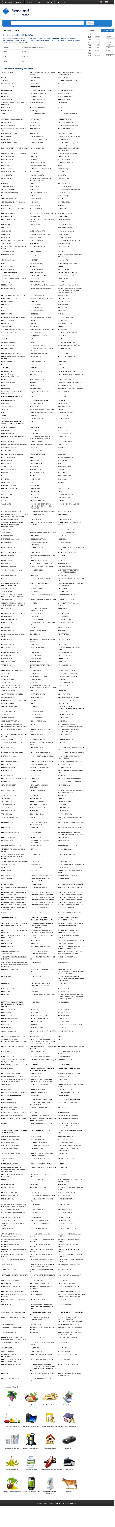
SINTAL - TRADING (63, 269)
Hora (59, 463)
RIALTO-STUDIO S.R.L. (37, 1294)
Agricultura (12, 1405)
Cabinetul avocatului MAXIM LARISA (41, 445)
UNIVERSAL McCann (64, 406)
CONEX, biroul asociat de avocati (40, 947)
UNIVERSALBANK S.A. (8, 837)
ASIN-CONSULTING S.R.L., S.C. (67, 1076)
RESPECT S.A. (62, 775)
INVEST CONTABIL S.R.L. (9, 469)
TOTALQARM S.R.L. (7, 186)
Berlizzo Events (62, 102)
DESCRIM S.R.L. (35, 1002)
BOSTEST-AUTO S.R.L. (65, 542)
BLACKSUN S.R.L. (7, 542)
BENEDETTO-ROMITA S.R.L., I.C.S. (68, 1093)
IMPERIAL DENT (35, 125)
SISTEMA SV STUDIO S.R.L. (38, 790)
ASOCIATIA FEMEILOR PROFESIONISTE (70, 884)
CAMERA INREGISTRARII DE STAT (40, 908)
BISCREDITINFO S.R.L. (65, 1096)
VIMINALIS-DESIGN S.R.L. (9, 143)
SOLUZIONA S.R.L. (63, 1204)
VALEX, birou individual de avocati (68, 1119)
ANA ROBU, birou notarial (65, 1142)
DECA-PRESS (5, 992)
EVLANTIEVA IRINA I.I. (64, 202)
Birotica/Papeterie (69, 1405)
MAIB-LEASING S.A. (7, 169)
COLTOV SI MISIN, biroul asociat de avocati (71, 940)
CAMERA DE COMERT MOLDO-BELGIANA (71, 887)
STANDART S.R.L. (6, 659)
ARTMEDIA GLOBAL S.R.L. (66, 715)
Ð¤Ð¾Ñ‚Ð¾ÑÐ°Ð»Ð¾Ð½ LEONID (68, 504)
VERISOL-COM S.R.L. (64, 849)
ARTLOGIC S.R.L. (35, 715)
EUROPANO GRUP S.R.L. (66, 622)
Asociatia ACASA (63, 279)
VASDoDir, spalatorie (64, 841)
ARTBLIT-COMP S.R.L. (64, 519)
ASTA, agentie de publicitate (38, 887)
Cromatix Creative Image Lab (66, 87)
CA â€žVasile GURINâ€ (65, 441)
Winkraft (32, 228)
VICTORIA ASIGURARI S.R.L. (66, 670)
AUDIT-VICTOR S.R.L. (8, 739)
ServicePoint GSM (35, 1073)
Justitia (60, 165)
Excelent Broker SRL (36, 263)
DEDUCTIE (4, 1373)
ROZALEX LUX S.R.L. (8, 400)
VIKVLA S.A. (5, 1124)
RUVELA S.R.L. (34, 782)
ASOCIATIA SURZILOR (37, 734)
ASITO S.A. (33, 724)
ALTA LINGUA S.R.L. (64, 1139)
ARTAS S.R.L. (5, 715)
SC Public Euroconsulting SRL (39, 400)
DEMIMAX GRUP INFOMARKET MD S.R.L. (43, 995)
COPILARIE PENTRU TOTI (9, 969)
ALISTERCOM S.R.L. (64, 1220)
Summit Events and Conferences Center (42, 329)
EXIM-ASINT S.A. (6, 628)
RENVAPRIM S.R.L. (64, 320)
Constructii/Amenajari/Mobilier (50, 1426)
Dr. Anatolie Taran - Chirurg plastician (12, 454)
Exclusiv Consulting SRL (8, 301)
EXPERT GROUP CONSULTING (67, 263)
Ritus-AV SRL (5, 323)
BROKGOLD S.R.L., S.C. (37, 547)
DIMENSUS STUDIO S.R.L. (66, 122)
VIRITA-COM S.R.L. (7, 673)
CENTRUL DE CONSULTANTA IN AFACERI (14, 1275)
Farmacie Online (57, 1498)
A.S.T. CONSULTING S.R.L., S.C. (11, 511)
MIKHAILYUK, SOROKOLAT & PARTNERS (70, 382)
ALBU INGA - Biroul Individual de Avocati (13, 279)
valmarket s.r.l (5, 162)
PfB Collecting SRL (7, 137)
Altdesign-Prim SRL (64, 93)
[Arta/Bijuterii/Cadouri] (50, 1397)
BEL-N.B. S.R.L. (62, 436)
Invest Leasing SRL (35, 128)
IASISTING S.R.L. (6, 237)
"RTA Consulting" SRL (36, 333)
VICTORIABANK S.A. (64, 861)
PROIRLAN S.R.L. (63, 216)
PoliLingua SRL (34, 485)
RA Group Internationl (36, 269)
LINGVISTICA (34, 133)
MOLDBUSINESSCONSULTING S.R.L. (13, 240)
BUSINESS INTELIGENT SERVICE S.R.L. (42, 761)
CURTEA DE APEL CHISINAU (10, 1280)
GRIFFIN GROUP (6, 304)
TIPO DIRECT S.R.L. (36, 243)
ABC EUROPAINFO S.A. (8, 575)
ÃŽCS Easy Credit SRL (8, 466)
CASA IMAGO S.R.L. (7, 616)
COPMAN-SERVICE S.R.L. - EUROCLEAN (14, 153)
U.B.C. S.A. (33, 817)
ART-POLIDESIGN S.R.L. (37, 711)
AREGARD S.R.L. (63, 591)
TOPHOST (61, 501)
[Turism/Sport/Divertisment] (12, 1483)
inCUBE (3, 77)
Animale (68, 1491)
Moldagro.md (62, 208)
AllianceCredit (62, 422)
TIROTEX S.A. (62, 662)
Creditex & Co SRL (7, 96)
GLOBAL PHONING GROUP (38, 560)
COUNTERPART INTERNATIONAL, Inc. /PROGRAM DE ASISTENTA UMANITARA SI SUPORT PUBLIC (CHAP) (71, 971)
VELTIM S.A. (33, 849)
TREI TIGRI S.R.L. (6, 814)
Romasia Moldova (63, 397)
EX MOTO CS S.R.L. (64, 1280)
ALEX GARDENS (63, 514)
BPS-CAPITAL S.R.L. (64, 613)
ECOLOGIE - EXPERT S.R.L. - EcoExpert (42, 298)
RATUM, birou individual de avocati (68, 1286)
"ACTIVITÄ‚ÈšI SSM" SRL (65, 228)
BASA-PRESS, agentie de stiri (10, 539)
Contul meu (61, 2)
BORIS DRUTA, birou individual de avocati (14, 1065)
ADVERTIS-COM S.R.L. (65, 419)
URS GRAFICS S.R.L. (36, 670)
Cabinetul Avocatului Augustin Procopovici (14, 445)
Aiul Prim (32, 422)
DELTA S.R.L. (5, 995)
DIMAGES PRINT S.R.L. (8, 555)
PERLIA (60, 108)
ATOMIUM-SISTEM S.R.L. (65, 1060)
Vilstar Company (35, 225)
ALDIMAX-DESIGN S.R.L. (9, 691)
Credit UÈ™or (34, 448)
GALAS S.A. (33, 628)
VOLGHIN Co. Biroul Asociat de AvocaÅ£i (13, 172)
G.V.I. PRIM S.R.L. (35, 205)
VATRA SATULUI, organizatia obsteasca (70, 846)
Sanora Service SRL (64, 219)
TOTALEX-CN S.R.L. (36, 406)
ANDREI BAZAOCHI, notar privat (39, 1145)
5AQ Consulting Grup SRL (38, 246)
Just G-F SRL (34, 156)
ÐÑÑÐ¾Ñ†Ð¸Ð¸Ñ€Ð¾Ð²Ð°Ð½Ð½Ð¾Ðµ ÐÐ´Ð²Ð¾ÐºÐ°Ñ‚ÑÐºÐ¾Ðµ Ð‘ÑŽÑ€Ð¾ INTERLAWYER (42, 506)
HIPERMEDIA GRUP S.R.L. (38, 463)
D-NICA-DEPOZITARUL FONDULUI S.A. (70, 761)
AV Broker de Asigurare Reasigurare (69, 189)
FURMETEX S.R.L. (63, 1174)
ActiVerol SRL (34, 416)
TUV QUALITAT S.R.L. (64, 665)
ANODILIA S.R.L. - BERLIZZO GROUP (69, 1145)
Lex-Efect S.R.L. (6, 564)
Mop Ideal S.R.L (34, 266)
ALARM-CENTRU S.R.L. (8, 1220)
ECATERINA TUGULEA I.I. (9, 298)
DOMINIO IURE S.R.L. (64, 1107)
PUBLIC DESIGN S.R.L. (8, 269)
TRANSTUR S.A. (35, 1332)
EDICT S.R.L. (5, 1025)
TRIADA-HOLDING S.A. (37, 814)
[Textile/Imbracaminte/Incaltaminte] (50, 1461)
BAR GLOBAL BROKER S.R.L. (39, 192)
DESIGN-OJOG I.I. (63, 1002)
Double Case (62, 451)
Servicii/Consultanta (31, 1470)
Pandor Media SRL (7, 216)
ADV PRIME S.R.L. (63, 679)
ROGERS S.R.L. (6, 782)
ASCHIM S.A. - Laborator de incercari (41, 1354)
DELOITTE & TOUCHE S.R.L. (38, 764)
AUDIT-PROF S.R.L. (36, 430)
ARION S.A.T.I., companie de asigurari (41, 595)
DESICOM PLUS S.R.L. (65, 764)
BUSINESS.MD (62, 1167)
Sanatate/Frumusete (11, 1470)
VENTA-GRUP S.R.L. (7, 1028)
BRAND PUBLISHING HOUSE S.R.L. (69, 1099)
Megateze (33, 382)
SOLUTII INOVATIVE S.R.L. (9, 406)
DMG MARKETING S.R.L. (65, 1012)
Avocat (32, 342)
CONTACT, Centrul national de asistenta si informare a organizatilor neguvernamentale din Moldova (14, 964)
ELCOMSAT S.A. (35, 1025)
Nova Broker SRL (35, 479)
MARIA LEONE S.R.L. (7, 1057)
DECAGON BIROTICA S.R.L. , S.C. (40, 234)
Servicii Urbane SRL (7, 72)
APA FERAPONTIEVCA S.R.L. (67, 1224)
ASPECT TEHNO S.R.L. (65, 1079)
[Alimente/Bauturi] (31, 1397)
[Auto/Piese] (69, 1440)
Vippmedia (61, 409)
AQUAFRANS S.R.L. (7, 1265)
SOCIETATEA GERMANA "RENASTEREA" (70, 1312)
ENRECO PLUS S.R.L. (64, 619)
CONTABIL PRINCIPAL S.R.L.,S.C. (11, 353)
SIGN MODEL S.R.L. (64, 785)
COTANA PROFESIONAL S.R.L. (39, 353)
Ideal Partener (34, 466)
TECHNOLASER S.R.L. (8, 662)
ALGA (3, 114)
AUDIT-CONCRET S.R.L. (37, 529)
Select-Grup (5, 403)
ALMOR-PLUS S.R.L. (64, 694)
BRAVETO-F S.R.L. (35, 1065)
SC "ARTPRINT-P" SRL (37, 137)
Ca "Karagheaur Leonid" (37, 255)
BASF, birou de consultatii (9, 756)
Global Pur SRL (34, 460)
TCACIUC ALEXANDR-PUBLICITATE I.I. (42, 567)
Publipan (32, 397)
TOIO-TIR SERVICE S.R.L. (9, 1332)
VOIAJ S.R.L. (33, 871)
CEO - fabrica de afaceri (8, 260)
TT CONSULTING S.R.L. (65, 814)
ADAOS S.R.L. (5, 578)
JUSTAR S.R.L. (62, 631)
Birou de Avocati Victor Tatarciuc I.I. (68, 285)
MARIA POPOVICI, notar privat (10, 1286)
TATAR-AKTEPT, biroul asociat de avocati (70, 1327)
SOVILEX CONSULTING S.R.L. (10, 1324)
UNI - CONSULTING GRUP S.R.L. (40, 140)
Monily (3, 385)
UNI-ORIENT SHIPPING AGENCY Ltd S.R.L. (71, 822)
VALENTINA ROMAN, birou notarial (40, 1057)
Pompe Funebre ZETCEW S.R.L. (39, 392)
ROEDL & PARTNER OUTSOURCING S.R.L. (71, 779)
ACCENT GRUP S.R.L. (64, 511)
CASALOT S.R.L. (35, 616)
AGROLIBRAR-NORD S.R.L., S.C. (68, 1217)
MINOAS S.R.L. (6, 1051)
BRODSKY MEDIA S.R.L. (8, 1102)
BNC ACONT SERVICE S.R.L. (39, 345)
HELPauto (61, 205)
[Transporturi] (69, 1461)
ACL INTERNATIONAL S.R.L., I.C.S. (12, 1076)
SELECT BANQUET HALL (66, 323)
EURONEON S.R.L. (7, 770)
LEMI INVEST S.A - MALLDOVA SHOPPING (71, 374)
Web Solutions (5, 228)
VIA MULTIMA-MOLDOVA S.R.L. (67, 854)
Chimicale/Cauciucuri (12, 1426)
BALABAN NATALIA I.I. (36, 748)
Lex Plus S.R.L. (62, 469)
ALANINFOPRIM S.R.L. (65, 1057)
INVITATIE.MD (62, 560)
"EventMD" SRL (34, 172)
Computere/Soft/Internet (31, 1426)
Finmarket (4, 365)
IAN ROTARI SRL (63, 234)
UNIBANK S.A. (34, 827)
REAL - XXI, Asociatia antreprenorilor (12, 1291)
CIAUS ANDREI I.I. (6, 940)
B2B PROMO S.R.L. (7, 748)
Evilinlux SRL (62, 175)
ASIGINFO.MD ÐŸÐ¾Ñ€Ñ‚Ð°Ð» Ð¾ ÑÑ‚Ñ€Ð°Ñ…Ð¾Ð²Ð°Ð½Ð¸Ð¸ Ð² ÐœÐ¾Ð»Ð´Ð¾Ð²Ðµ (12, 524)
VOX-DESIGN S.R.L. (7, 879)
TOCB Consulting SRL (36, 272)
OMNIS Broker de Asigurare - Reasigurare (70, 389)
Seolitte (3, 491)
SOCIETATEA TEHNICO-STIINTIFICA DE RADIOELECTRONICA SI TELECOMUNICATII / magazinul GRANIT (70, 1319)
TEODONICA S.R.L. (7, 801)
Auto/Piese (68, 1448)
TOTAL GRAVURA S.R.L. (65, 567)
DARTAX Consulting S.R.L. (38, 295)
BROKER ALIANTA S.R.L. (65, 1031)
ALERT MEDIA (62, 691)
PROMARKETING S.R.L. (37, 647)
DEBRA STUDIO (6, 764)
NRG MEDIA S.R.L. (35, 644)
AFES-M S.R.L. (5, 682)
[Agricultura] (12, 1397)
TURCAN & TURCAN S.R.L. (9, 817)
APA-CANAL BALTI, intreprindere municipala (71, 1229)
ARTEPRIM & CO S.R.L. (8, 427)
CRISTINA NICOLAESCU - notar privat (13, 202)
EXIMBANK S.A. (6, 1283)
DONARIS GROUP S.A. (8, 767)
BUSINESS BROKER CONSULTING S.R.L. (14, 148)
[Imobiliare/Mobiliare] (50, 1440)
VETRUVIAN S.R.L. (35, 854)
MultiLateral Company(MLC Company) (13, 317)
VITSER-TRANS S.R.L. (36, 1028)
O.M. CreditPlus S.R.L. (64, 183)
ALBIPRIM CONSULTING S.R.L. (39, 336)
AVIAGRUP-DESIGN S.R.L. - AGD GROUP (14, 742)
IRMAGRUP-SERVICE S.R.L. (66, 371)
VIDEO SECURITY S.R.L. (9, 864)
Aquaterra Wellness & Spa (9, 1031)
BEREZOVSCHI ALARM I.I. (38, 539)
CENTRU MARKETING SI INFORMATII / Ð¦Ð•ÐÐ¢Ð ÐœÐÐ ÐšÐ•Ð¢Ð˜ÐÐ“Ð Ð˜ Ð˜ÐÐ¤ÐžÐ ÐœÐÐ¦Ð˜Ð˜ (70, 290)
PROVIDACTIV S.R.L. (36, 770)
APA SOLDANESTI (7, 1229)
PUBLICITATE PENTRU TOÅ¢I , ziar (12, 397)
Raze (59, 485)
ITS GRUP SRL (62, 311)
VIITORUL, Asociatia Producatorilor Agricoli (71, 864)
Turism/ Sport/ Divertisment (12, 1491)
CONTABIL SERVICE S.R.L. (9, 619)
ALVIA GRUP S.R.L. (63, 246)
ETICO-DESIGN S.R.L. (8, 622)
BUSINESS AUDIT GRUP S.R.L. (11, 761)
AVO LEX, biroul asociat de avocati (11, 1270)
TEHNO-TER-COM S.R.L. (37, 798)
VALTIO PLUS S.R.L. (64, 837)
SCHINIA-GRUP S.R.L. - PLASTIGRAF (69, 782)
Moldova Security (35, 1036)
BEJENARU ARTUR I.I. (8, 285)
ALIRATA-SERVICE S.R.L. (37, 694)
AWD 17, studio (62, 608)
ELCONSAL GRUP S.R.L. (37, 454)
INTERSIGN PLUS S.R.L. (65, 466)
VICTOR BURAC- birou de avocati (11, 570)
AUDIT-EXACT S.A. (35, 603)
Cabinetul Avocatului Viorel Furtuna (40, 288)
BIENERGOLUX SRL (64, 192)
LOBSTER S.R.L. (35, 314)
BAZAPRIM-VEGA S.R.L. (65, 1090)
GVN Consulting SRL (7, 156)
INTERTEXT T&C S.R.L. (8, 1184)
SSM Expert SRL (6, 243)
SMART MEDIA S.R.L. (36, 655)
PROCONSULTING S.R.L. (65, 317)
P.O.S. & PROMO (63, 644)
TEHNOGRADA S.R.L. (36, 662)
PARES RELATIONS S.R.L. (9, 567)
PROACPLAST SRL (36, 96)
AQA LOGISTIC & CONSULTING (67, 114)
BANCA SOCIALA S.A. (8, 536)
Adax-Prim (4, 419)
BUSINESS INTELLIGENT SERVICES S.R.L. (43, 1167)
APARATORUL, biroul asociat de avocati (42, 1259)
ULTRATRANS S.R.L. (7, 822)
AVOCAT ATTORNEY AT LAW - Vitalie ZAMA (43, 533)
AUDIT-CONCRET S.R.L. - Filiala (68, 1354)
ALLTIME (4, 339)
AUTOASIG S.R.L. (6, 608)
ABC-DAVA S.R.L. (6, 676)
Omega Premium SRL (36, 389)
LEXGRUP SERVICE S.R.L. (9, 266)
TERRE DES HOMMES (37, 801)
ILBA (2, 308)
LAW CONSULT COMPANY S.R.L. (40, 1283)
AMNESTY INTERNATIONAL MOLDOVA (13, 700)
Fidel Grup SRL (6, 205)
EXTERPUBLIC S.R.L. (36, 301)
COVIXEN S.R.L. (6, 976)
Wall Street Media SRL (64, 225)
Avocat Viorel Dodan (7, 252)
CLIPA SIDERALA (35, 940)
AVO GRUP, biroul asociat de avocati (69, 1265)
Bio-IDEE (4, 196)
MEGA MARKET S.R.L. (64, 476)
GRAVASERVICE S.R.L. (65, 628)
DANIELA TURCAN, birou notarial (68, 1364)
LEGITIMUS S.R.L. (6, 314)
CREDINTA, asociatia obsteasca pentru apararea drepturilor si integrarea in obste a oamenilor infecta (71, 978)
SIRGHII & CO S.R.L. (7, 494)
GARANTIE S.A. (6, 368)
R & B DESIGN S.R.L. (7, 775)
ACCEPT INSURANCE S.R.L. (38, 676)
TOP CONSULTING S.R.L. (37, 501)
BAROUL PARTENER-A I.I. (38, 1090)
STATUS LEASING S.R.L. (37, 1209)
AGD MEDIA (33, 682)
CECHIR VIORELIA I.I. (64, 1270)
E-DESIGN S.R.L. (63, 1018)
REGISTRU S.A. (34, 775)
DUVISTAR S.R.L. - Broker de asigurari (41, 90)
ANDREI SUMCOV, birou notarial (40, 1224)
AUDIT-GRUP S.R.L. (7, 533)
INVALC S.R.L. (34, 1184)
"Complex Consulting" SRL (38, 99)
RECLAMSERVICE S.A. (65, 652)
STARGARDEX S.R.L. (36, 1324)
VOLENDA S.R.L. (6, 876)
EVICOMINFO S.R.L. (64, 555)
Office (31, 482)
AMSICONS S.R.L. (63, 588)
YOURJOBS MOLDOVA (37, 570)
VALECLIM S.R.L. (6, 409)
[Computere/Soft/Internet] (31, 1418)
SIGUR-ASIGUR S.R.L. (8, 790)
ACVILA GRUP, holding (65, 1212)
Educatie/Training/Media (68, 1426)
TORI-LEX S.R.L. (63, 804)
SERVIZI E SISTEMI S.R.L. (66, 1199)
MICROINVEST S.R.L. (8, 639)
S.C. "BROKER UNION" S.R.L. (39, 93)
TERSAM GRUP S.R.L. (64, 801)
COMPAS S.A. (34, 943)
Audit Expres (61, 339)
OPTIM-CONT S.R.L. (64, 564)
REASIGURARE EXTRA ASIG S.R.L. (40, 169)
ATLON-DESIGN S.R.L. (65, 734)
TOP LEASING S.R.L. (64, 159)
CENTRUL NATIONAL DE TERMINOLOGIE (14, 1046)
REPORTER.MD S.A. (64, 1196)
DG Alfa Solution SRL (36, 451)
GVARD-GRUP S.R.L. (64, 1112)
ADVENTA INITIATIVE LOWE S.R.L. (68, 333)
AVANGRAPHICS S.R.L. (8, 342)
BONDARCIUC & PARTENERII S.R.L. (41, 1099)
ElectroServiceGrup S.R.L (37, 362)
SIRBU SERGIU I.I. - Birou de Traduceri (69, 137)
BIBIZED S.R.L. (62, 539)
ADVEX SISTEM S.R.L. (64, 186)
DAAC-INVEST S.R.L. (7, 988)
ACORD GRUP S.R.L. (8, 679)
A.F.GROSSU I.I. (34, 1212)
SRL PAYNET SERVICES (65, 494)
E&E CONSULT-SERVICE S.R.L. (39, 1018)
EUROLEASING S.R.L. (36, 1280)
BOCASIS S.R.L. (63, 252)
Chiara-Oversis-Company (37, 162)
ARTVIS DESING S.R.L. (8, 189)
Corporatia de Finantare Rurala (10, 448)
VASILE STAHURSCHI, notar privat (11, 846)
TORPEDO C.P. (6, 808)
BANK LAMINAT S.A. (36, 536)
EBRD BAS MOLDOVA (36, 1021)
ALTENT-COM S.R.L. (36, 697)
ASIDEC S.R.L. (62, 721)
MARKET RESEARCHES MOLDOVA (41, 564)
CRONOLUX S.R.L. (7, 983)
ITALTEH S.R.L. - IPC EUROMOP (39, 1115)
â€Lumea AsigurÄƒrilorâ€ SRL (10, 192)
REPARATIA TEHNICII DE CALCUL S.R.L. (70, 1291)
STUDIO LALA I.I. (63, 659)
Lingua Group (5, 108)
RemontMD (33, 320)
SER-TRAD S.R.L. (6, 1305)
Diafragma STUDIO (35, 356)
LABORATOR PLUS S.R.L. (9, 133)
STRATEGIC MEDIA (36, 659)
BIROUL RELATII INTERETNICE (11, 1096)
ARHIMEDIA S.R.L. (35, 706)
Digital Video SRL (63, 295)
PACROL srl (61, 266)
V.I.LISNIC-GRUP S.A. (36, 837)
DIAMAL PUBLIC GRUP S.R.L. (67, 356)
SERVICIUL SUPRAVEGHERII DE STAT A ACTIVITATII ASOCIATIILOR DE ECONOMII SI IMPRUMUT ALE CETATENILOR (42, 1041)
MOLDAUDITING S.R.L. (8, 1187)
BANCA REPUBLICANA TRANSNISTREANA (71, 753)
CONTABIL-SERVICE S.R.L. (66, 957)
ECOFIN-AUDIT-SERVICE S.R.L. (39, 767)
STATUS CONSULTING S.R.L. (10, 1209)
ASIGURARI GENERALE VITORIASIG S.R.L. (43, 600)
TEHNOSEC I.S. (62, 798)
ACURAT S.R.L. (62, 1028)
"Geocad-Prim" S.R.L (7, 84)
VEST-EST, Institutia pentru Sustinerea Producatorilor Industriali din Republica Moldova (13, 856)
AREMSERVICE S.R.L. (36, 1148)
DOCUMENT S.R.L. (63, 1015)
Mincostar (4, 93)
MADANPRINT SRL (64, 156)
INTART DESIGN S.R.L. (37, 208)
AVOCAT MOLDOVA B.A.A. (38, 282)
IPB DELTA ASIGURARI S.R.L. (39, 631)
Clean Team (61, 84)
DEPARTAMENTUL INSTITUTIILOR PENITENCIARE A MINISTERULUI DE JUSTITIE (12, 1004)
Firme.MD (8, 2)
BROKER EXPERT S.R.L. (65, 1065)
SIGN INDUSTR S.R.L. (8, 326)
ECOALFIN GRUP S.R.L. (8, 362)
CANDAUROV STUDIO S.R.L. (67, 908)
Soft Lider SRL (5, 225)
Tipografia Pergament (64, 243)
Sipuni (60, 491)
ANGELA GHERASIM (7, 703)
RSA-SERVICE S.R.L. (64, 488)
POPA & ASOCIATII (63, 392)
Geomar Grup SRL (7, 460)
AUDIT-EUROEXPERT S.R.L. (66, 529)
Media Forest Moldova (8, 382)
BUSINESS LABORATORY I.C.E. (11, 552)
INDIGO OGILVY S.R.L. (8, 631)
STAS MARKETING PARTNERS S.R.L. (69, 1324)
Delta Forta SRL (6, 451)
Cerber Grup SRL (6, 175)
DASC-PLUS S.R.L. (63, 988)
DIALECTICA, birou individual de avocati (42, 1373)
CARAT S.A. (5, 913)
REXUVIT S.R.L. (34, 779)
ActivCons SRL (5, 275)
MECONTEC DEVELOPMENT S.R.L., (69, 1115)
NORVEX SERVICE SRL (8, 213)
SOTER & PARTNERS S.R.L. (10, 272)
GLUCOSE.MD (62, 460)
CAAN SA (32, 196)
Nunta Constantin (63, 479)
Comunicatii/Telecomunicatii (31, 1491)
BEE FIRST (61, 282)
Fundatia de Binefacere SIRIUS (67, 153)
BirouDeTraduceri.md (7, 441)
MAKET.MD (4, 183)
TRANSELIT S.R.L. (35, 811)
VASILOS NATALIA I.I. (36, 846)
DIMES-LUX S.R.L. (35, 1009)
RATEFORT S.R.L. (35, 652)
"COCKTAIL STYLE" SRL (8, 333)
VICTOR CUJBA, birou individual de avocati (14, 861)
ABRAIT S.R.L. (34, 575)
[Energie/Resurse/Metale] (31, 1440)
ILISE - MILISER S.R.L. (36, 308)
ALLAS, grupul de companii (9, 519)
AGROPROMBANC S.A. (37, 514)
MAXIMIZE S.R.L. (35, 634)
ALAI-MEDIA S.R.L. (63, 686)
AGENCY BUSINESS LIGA (66, 275)
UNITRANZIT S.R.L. (35, 832)
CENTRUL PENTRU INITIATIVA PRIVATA (13, 1036)
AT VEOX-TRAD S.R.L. (8, 1084)
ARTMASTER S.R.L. (7, 600)
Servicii (29, 2)
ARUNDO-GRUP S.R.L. (8, 718)
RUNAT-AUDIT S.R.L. (7, 1199)
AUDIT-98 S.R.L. (6, 529)
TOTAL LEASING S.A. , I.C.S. (38, 808)
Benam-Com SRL (6, 90)
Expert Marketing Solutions (38, 165)
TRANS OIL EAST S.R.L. (8, 811)
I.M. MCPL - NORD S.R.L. (9, 125)
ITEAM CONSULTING (36, 311)
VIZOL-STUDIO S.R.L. (64, 867)
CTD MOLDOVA (62, 983)
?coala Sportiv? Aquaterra (65, 412)
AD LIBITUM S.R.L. (63, 416)
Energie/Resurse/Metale (31, 1448)
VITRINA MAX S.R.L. (36, 673)
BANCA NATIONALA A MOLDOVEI (40, 753)
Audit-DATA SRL (34, 189)
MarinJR (32, 476)
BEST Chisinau (34, 119)
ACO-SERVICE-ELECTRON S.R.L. (68, 676)
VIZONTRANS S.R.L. (7, 871)
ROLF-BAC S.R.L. (35, 488)
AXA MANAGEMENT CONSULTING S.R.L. (14, 613)
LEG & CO (33, 374)
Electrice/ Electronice (12, 1448)
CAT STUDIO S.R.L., (64, 616)
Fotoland (60, 365)
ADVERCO (4, 336)
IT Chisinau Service (7, 311)
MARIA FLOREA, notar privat (66, 1283)
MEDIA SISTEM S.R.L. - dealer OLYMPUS (14, 1119)
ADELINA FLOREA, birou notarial (40, 1131)
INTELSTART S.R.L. (36, 371)
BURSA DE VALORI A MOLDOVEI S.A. (41, 756)
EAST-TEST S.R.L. (6, 1021)
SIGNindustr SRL (35, 491)
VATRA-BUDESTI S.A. (64, 140)
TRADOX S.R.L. (6, 665)
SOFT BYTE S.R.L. (35, 1204)
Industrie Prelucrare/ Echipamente (49, 1492)
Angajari (49, 2)
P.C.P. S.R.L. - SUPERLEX (9, 1193)
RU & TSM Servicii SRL (8, 219)
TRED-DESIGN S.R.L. (64, 811)
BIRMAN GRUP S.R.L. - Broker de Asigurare (43, 285)
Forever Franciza (35, 365)
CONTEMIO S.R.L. (35, 962)
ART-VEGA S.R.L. (63, 711)
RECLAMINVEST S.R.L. (37, 159)
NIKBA (32, 183)
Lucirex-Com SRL (63, 77)
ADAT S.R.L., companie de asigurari (40, 578)
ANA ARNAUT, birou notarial (38, 1142)
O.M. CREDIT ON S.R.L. (65, 385)
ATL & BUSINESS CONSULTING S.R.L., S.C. (43, 1060)
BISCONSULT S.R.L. (36, 1096)
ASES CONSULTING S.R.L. (38, 721)
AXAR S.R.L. (61, 742)
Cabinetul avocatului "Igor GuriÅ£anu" (69, 345)
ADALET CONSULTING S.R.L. (39, 275)
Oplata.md (61, 482)
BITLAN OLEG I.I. (6, 1099)
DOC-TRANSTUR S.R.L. (8, 1015)
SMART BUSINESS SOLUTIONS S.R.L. (13, 1312)
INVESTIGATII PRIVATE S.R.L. (10, 1379)
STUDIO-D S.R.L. (63, 326)
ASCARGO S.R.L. (63, 718)
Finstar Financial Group (8, 457)
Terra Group (5, 501)
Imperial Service (62, 308)
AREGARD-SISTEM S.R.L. (9, 706)
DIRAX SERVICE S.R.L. (65, 1009)
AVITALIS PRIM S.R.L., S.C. (66, 1159)
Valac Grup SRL (6, 504)
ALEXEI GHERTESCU (36, 1076)
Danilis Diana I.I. (6, 165)
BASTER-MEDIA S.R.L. (8, 345)
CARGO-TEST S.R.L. (36, 913)
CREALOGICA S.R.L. (36, 976)
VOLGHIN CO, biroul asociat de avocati (41, 876)
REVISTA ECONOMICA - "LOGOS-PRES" (13, 779)
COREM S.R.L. (5, 234)
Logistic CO (4, 473)
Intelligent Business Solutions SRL (68, 125)
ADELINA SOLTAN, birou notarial (11, 1217)
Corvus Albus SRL (6, 122)
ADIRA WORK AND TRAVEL (38, 419)
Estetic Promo (62, 362)
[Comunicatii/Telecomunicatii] (31, 1483)
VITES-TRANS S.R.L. (36, 867)
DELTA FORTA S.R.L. (64, 992)
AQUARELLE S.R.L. (64, 703)
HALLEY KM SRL (6, 463)
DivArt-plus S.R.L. (63, 260)
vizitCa (3, 412)
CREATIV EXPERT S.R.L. (65, 353)
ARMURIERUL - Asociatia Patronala (12, 119)
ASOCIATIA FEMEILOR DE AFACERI (12, 729)
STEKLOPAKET (34, 498)
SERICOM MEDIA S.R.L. (8, 99)
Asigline (60, 427)
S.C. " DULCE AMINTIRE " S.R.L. (67, 81)
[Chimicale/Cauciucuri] (12, 1418)
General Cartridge (6, 178)
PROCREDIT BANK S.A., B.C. (67, 1193)
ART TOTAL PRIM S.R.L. (8, 711)
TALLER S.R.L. (5, 798)
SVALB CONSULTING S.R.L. (66, 1209)
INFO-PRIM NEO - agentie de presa (12, 1115)
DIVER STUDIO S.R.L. (36, 1012)
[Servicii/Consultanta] (31, 1461)
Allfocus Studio (62, 336)
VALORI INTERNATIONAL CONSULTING (42, 409)
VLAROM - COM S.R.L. (37, 143)
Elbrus (3, 263)
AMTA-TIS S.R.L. (35, 700)
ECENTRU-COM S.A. (64, 1021)
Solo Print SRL (34, 326)
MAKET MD (61, 473)
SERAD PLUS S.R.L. (7, 655)
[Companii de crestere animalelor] (69, 1483)
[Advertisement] (70, 12)
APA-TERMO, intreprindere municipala (13, 1259)
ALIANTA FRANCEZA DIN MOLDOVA (12, 694)
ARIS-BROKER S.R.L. (36, 519)
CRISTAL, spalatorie (64, 1359)
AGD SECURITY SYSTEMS (66, 682)
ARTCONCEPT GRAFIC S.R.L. (67, 595)
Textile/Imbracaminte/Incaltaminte (51, 1470)
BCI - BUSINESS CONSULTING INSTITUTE (14, 1093)
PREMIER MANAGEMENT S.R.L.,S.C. (69, 240)
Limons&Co (61, 172)
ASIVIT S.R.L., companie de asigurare (69, 600)
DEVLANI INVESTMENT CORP (67, 552)
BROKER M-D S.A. (7, 1068)
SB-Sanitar (33, 323)
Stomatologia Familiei (64, 498)
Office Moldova (5, 389)
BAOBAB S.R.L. (62, 536)
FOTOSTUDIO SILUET (64, 301)
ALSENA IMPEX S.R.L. (8, 697)
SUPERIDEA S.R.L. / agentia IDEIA (11, 1327)
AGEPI (60, 111)
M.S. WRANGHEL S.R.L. (37, 473)
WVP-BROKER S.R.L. (64, 879)
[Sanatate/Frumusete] (12, 1461)
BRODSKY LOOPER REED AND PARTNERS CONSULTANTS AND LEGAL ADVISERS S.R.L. (14, 1169)
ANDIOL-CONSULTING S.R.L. (67, 700)
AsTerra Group (5, 282)
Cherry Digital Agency (64, 196)
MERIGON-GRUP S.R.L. (65, 133)
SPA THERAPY (34, 494)
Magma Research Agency (65, 379)
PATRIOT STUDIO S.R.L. (8, 647)
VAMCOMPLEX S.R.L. (8, 841)
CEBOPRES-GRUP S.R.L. (9, 918)
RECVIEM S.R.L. (35, 1291)
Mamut (3, 476)
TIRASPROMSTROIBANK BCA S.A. (40, 804)
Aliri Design (4, 81)
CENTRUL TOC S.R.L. (64, 348)
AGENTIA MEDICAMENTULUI (10, 1136)
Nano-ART (33, 81)
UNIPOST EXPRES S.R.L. (37, 1338)
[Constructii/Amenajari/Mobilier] (50, 1418)
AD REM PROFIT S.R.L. (37, 679)
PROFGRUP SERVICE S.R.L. (10, 1196)
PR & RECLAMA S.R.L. (37, 240)
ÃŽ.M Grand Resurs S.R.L (37, 231)
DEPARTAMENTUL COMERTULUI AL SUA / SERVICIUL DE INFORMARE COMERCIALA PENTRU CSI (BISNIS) (71, 997)
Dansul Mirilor (62, 448)
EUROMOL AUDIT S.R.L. (65, 767)
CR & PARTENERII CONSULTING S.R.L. (42, 1107)
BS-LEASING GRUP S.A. (8, 288)
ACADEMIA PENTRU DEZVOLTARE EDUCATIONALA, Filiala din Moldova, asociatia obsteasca (69, 1126)
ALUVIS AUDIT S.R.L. (7, 1142)
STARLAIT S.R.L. (35, 795)
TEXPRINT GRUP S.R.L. (8, 804)
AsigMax (32, 339)
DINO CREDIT (34, 260)
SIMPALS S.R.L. (62, 403)
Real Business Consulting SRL (10, 1073)
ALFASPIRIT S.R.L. (35, 1136)
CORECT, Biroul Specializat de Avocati (41, 1359)
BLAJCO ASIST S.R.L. (36, 613)
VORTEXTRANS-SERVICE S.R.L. (68, 876)
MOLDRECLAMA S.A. (8, 644)
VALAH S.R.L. (62, 1039)
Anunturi (39, 2)
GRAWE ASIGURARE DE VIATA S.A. (69, 1068)
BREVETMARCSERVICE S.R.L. (11, 547)
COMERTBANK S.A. (7, 943)
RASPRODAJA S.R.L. (7, 320)
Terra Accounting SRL (64, 169)
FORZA (32, 457)
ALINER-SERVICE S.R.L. (65, 1136)
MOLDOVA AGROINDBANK (38, 1187)
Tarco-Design (34, 111)
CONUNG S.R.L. (63, 962)
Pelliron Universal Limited (9, 485)
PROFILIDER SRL (6, 111)
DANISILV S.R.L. (35, 988)
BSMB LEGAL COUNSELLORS (67, 1102)
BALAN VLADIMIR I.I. (7, 1090)
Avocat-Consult (34, 433)
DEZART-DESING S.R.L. (8, 1009)
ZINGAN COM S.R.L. (7, 884)
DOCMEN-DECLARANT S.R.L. (39, 1015)
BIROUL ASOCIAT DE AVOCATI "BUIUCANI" (43, 1164)
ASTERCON (5, 430)
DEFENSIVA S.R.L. (35, 992)
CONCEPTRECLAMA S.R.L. (66, 943)
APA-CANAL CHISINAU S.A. (10, 1148)
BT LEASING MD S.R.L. (8, 255)
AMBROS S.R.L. (34, 279)
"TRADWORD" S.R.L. (64, 99)
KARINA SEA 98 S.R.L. (64, 237)
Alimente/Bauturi (31, 1405)
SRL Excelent (5, 140)
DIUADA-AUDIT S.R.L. (8, 1012)
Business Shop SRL (36, 84)
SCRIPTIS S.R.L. (63, 1300)
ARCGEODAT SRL (35, 77)
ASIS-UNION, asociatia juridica (10, 1154)
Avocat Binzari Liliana (8, 433)
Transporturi (69, 1470)
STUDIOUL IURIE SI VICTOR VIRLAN (12, 329)
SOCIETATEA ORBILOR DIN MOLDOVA (13, 1317)
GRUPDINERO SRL (36, 304)
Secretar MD (61, 400)
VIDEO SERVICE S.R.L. (37, 864)
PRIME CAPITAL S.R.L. (37, 1193)
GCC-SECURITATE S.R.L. (9, 1179)
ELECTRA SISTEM (63, 298)
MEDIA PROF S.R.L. (64, 634)
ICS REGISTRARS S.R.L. (37, 1179)
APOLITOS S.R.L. (35, 703)
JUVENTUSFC (62, 1184)
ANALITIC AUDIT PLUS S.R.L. (10, 1145)
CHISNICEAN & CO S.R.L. (9, 199)
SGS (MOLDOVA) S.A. (36, 403)
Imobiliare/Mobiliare (50, 1448)
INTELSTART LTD (6, 371)
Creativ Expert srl (63, 199)
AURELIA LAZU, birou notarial (39, 1084)
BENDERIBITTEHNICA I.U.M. (38, 1093)
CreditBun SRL (34, 122)
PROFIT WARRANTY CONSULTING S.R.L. (42, 1196)
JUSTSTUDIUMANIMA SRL (66, 128)
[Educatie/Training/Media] (69, 1418)
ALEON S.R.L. (34, 691)
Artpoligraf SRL (34, 427)
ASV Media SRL (6, 231)
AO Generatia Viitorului (37, 102)
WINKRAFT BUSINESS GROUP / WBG (41, 412)
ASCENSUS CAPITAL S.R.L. (10, 721)
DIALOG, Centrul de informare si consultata (71, 1046)
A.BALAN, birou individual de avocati (69, 1073)
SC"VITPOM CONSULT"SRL (66, 96)
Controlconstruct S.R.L (8, 87)
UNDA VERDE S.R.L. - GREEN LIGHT (12, 670)
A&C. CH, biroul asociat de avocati (68, 673)
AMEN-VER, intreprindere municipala (69, 697)
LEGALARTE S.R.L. (35, 469)
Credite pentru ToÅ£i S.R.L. (66, 162)
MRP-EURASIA (6, 479)
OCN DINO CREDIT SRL (65, 213)
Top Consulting (62, 329)
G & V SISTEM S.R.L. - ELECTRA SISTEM (14, 1112)
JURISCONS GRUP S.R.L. (38, 237)
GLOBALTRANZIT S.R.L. (65, 90)
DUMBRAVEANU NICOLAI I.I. (10, 1018)
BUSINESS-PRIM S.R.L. (37, 552)
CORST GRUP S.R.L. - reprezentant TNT (70, 1275)
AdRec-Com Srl (34, 186)
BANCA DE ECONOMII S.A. (66, 533)
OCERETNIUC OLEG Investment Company (43, 213)
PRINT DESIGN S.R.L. (8, 159)
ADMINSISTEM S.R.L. (36, 1217)
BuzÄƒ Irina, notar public (37, 148)
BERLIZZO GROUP (35, 252)
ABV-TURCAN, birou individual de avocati (42, 511)
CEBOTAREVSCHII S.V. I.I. (9, 348)
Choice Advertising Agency (66, 231)
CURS (92, 30)
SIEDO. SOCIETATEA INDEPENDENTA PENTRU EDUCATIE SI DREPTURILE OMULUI (41, 1307)
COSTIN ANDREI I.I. (36, 199)
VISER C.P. (4, 867)
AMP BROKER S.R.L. (36, 588)
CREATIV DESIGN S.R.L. (37, 619)
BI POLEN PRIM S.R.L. (64, 119)
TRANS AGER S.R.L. (64, 808)
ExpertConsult (62, 454)
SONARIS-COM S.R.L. (64, 655)
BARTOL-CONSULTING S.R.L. (10, 1164)
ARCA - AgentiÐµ (35, 591)
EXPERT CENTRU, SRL (37, 87)
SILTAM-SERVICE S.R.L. (65, 1305)
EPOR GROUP (34, 202)
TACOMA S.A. (62, 795)
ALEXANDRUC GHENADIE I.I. (39, 1220)
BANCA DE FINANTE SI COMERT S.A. (13, 753)
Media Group (62, 314)
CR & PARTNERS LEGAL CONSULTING (13, 295)
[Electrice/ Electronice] (12, 1440)
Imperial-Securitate (63, 368)
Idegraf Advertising (63, 304)
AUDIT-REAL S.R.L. (64, 430)
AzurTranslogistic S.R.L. (65, 433)
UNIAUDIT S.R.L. (6, 827)
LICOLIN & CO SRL (63, 178)
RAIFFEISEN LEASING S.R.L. (10, 652)
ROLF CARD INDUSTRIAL (9, 488)
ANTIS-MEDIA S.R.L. (7, 591)
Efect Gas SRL (34, 153)
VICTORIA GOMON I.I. (36, 861)
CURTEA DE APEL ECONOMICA (11, 1364)
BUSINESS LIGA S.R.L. (37, 441)
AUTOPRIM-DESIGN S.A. (65, 739)
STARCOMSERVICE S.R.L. (9, 795)
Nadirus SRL (33, 385)
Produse (19, 2)
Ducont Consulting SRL (37, 175)
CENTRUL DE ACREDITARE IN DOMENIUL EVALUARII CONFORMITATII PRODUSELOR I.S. (43, 925)
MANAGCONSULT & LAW (37, 108)
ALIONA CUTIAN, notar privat (10, 1139)
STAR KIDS (4, 498)
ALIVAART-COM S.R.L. (8, 588)
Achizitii (3, 416)
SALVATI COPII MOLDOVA (38, 1300)
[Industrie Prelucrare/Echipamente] (50, 1483)
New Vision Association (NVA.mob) (40, 317)
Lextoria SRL (5, 379)
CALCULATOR (107, 30)
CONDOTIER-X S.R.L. (8, 947)
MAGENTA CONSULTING (37, 379)
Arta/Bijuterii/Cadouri (50, 1405)
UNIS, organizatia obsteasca (10, 832)
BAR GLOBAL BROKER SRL (66, 342)
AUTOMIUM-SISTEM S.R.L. (38, 739)
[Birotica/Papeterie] (69, 1397)
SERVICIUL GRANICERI (8, 785)
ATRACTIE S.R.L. (63, 1154)
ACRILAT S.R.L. (62, 575)
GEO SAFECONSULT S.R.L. (66, 457)
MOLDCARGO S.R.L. (64, 639)
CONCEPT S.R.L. (63, 445)
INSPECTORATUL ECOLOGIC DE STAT (70, 1025)
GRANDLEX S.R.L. (35, 1112)
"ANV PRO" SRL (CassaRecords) (68, 272)
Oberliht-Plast (5, 482)
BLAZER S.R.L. (62, 1164)
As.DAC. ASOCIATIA (36, 718)
